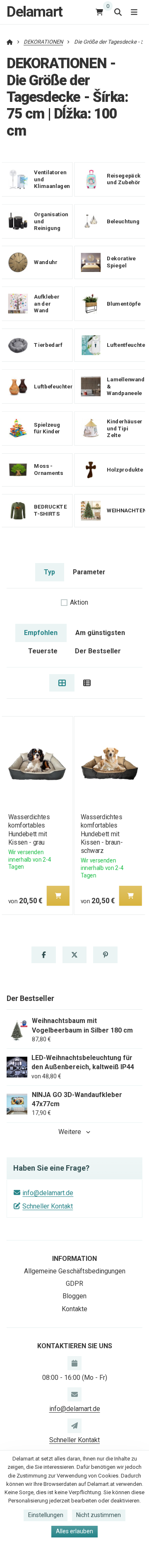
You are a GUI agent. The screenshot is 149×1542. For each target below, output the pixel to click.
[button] (58, 896)
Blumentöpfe (123, 303)
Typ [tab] (49, 572)
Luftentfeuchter (127, 345)
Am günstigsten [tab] (100, 633)
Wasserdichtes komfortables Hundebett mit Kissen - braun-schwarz (102, 834)
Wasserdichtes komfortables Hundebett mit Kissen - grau (29, 829)
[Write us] (74, 1425)
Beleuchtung (123, 221)
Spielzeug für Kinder (47, 428)
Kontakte (74, 1309)
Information (74, 1259)
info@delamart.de (47, 1193)
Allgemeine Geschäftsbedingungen (74, 1271)
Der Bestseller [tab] (98, 651)
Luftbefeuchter (53, 386)
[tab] (61, 683)
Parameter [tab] (89, 572)
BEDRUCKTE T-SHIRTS (50, 510)
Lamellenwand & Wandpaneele (125, 386)
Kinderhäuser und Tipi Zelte (124, 428)
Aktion (79, 602)
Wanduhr (45, 262)
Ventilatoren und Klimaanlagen (52, 179)
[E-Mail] (74, 1394)
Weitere (69, 1132)
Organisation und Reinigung (51, 221)
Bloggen (74, 1296)
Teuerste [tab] (43, 651)
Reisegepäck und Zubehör (124, 178)
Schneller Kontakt (47, 1206)
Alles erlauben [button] (74, 1531)
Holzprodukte (125, 470)
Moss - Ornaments (48, 469)
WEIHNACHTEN (127, 510)
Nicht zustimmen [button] (98, 1515)
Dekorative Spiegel (121, 262)
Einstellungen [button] (45, 1515)
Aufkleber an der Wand (46, 304)
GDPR (74, 1283)
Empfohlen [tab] (41, 633)
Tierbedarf (48, 345)
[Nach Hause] (10, 42)
